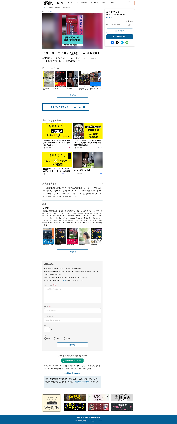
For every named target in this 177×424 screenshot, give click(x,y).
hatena (122, 42)
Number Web (93, 420)
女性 (58, 338)
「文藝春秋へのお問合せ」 (82, 382)
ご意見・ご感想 (48, 285)
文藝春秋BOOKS (53, 3)
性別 (45, 335)
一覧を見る (72, 95)
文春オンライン (86, 420)
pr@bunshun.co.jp (72, 373)
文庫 (47, 7)
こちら (64, 280)
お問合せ (97, 417)
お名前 (46, 306)
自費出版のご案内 (88, 417)
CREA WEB (100, 420)
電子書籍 (49, 11)
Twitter (117, 42)
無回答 (68, 338)
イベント (104, 2)
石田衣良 (109, 17)
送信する (72, 345)
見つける (113, 2)
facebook (112, 42)
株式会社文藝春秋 (78, 420)
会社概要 (79, 417)
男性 (48, 338)
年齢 (45, 325)
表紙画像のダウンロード (73, 360)
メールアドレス (48, 316)
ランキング (94, 2)
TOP (43, 7)
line (126, 42)
